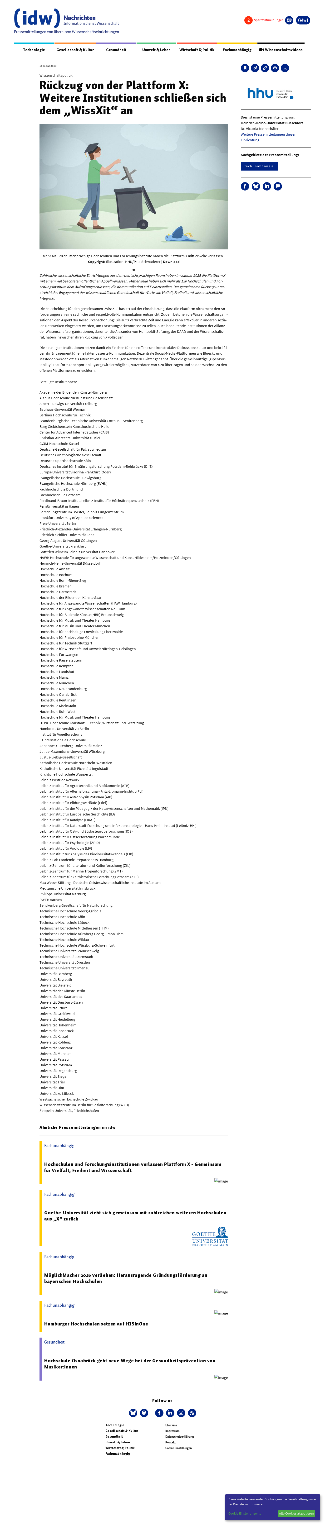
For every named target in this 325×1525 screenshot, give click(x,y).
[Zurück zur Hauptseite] (303, 20)
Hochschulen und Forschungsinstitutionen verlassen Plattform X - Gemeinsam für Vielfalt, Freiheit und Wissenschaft (132, 1167)
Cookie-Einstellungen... (244, 1513)
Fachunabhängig (237, 50)
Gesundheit (116, 50)
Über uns (171, 1425)
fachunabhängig (259, 166)
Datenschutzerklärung (179, 1436)
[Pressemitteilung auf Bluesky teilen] (256, 186)
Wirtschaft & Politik (196, 50)
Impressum (172, 1431)
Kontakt (170, 1442)
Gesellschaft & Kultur (75, 50)
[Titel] (245, 68)
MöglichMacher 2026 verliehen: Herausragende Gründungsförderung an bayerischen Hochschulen (125, 1278)
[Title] (265, 68)
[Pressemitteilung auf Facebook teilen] (245, 186)
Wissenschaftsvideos (283, 50)
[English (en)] (289, 20)
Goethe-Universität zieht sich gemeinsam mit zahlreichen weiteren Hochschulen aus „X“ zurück (135, 1215)
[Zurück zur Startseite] (66, 21)
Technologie (34, 50)
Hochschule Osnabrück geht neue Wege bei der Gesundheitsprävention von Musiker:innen (130, 1363)
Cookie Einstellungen (178, 1448)
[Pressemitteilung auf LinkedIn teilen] (267, 186)
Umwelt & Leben (156, 50)
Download (171, 261)
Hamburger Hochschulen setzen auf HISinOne (96, 1323)
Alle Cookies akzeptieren (296, 1513)
